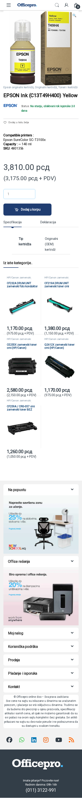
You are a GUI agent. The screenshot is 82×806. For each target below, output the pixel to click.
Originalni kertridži (46, 87)
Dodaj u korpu (31, 209)
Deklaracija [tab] (48, 222)
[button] (74, 15)
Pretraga (56, 5)
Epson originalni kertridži (18, 87)
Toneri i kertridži (67, 87)
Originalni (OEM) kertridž (51, 244)
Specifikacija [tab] (12, 222)
